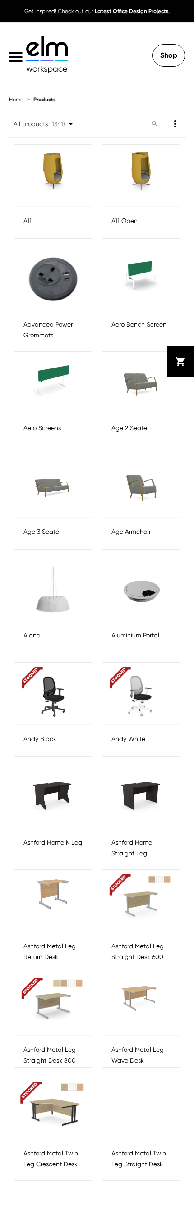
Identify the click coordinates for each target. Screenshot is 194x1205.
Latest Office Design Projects (132, 11)
